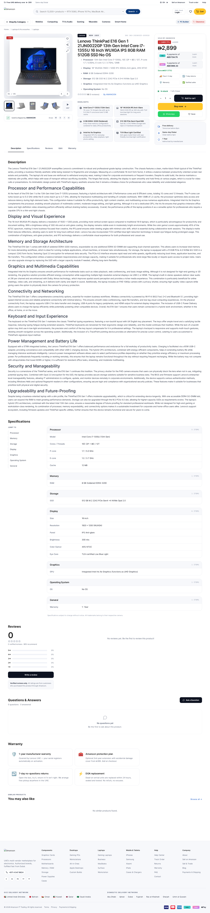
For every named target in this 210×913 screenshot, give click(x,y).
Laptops (36, 29)
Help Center (159, 855)
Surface (101, 868)
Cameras (106, 22)
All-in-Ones (74, 864)
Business (101, 859)
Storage (13, 444)
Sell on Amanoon (178, 2)
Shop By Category (17, 22)
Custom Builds (76, 872)
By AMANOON (109, 94)
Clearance (200, 22)
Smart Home (120, 22)
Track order (193, 2)
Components (47, 850)
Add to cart (190, 98)
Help (204, 2)
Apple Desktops (76, 868)
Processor (14, 433)
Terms (46, 907)
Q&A (60, 148)
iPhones (129, 855)
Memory (13, 438)
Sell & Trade (187, 864)
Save (193, 114)
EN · (165, 2)
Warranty (72, 148)
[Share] (67, 44)
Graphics (14, 455)
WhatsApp (170, 114)
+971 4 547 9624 (16, 872)
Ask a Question (192, 700)
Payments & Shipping (191, 872)
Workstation (103, 872)
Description (16, 148)
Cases (44, 881)
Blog (184, 868)
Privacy (54, 907)
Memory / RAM (48, 868)
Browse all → (196, 799)
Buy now (178, 106)
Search (131, 11)
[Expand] (67, 50)
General (13, 466)
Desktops (74, 850)
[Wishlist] (67, 38)
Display (13, 449)
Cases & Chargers (134, 872)
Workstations (75, 859)
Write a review (31, 675)
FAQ (156, 872)
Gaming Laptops (105, 855)
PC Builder (184, 22)
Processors (46, 859)
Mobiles (39, 22)
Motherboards (48, 864)
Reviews (49, 148)
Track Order (159, 859)
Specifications (33, 148)
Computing (52, 22)
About (184, 855)
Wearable (93, 22)
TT (29, 879)
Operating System (18, 460)
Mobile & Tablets (133, 850)
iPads (128, 868)
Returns (157, 864)
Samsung (130, 859)
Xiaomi (129, 864)
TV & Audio (67, 22)
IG (12, 879)
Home (6, 29)
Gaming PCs (75, 855)
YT (23, 879)
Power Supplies (48, 876)
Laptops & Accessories (21, 29)
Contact (157, 876)
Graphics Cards (48, 855)
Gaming (80, 22)
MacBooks (102, 864)
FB (18, 879)
